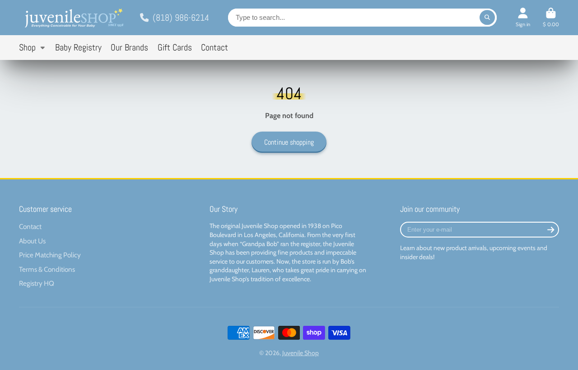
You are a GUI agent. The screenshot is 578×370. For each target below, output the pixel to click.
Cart (551, 17)
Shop (27, 47)
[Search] (487, 17)
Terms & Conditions (47, 269)
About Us (32, 241)
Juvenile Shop (300, 353)
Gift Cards (175, 47)
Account (523, 17)
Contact (214, 47)
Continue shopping (289, 142)
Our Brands (129, 47)
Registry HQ (36, 283)
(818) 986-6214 (181, 17)
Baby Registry (78, 47)
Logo (73, 17)
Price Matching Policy (50, 255)
